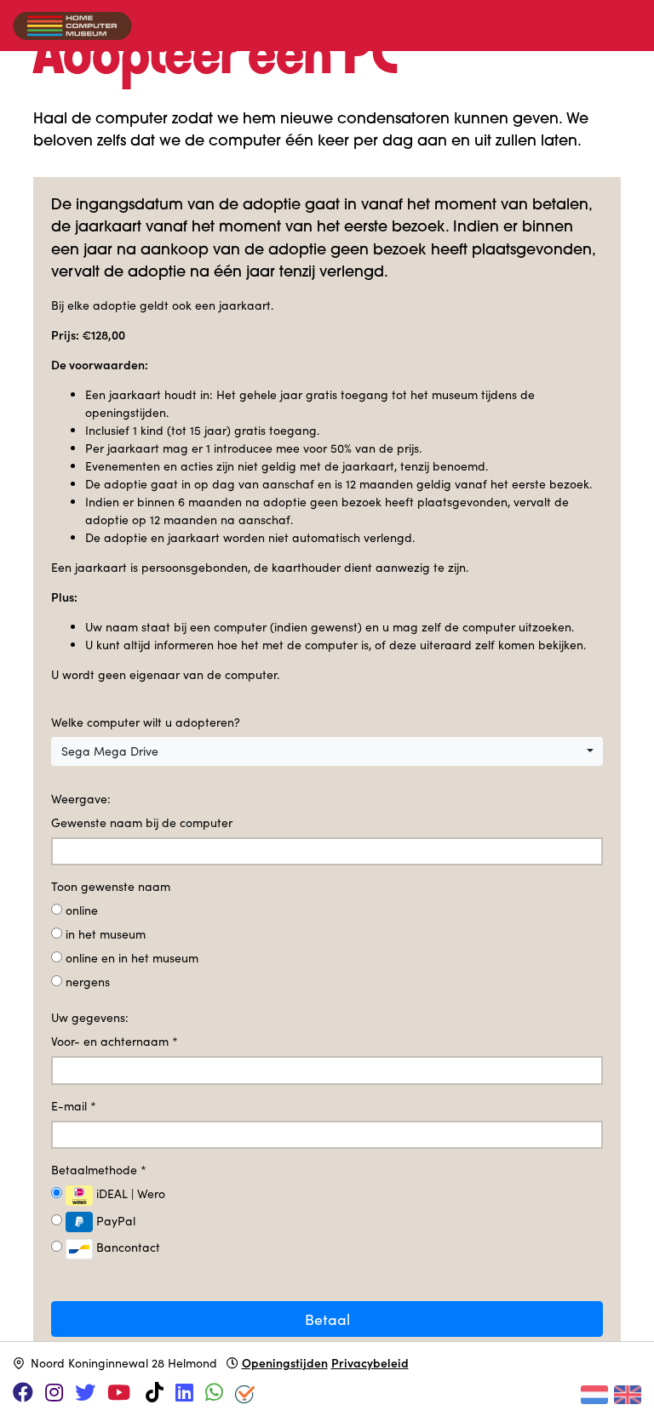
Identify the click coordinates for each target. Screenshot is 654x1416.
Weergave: (81, 799)
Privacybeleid (370, 1362)
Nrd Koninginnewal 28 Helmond (124, 1363)
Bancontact (126, 1247)
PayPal (114, 1221)
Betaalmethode (98, 1170)
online (82, 910)
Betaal (327, 1319)
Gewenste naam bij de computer (141, 822)
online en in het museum (132, 958)
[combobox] (327, 751)
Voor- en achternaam (114, 1041)
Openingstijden (285, 1362)
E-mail (73, 1106)
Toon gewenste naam (110, 886)
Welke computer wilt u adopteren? (145, 722)
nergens (88, 982)
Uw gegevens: (90, 1017)
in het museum (106, 934)
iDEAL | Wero (129, 1193)
